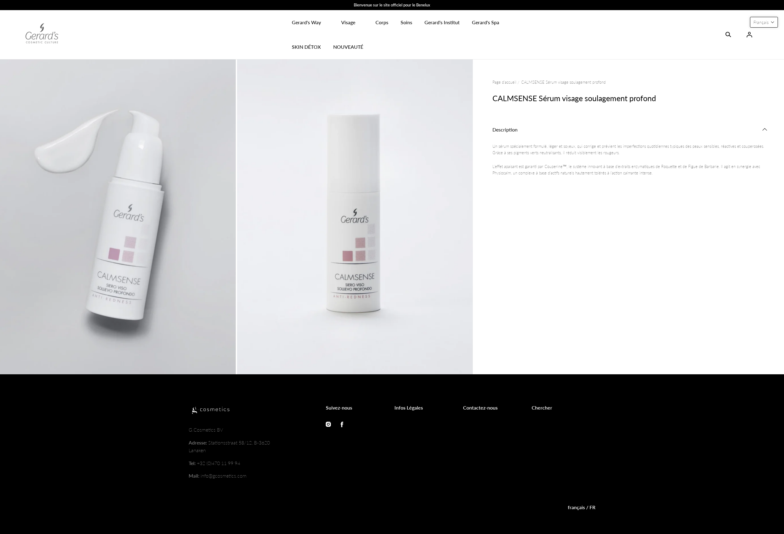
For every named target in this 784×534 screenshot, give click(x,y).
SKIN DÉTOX (306, 47)
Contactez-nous (480, 407)
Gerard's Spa (485, 22)
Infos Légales (408, 407)
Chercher (542, 407)
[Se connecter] (749, 34)
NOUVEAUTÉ (348, 47)
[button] (306, 22)
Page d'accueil (504, 82)
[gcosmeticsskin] (41, 34)
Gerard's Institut (442, 22)
